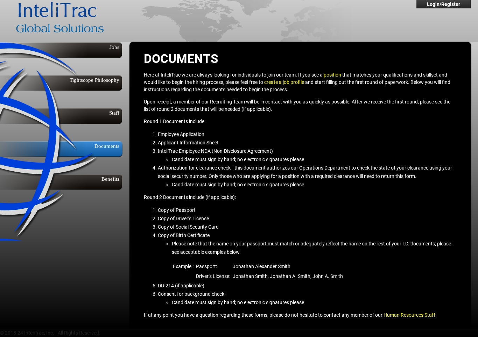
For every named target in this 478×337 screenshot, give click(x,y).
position (332, 75)
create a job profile (284, 82)
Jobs (114, 47)
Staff (114, 113)
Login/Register (443, 4)
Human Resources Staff (409, 315)
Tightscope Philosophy (94, 80)
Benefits (110, 179)
